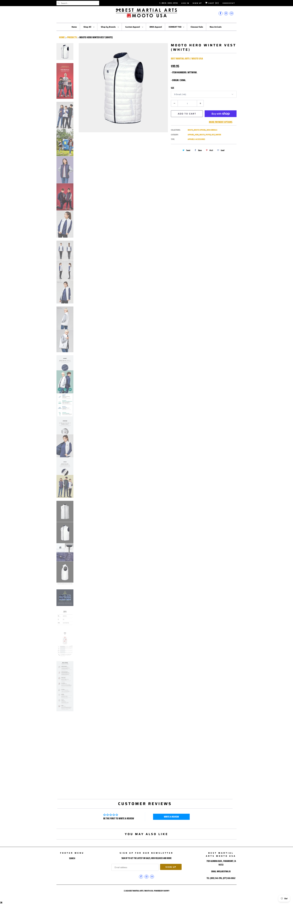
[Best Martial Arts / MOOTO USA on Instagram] (226, 13)
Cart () (213, 3)
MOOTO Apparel (200, 130)
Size (172, 88)
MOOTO (190, 130)
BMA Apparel (156, 27)
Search (72, 858)
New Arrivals (216, 27)
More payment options (220, 122)
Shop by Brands (108, 27)
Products (72, 37)
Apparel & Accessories (196, 139)
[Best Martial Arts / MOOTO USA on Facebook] (220, 13)
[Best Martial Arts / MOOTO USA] (146, 14)
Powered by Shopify (161, 890)
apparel (191, 134)
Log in (185, 3)
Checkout (228, 3)
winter (218, 134)
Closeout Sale (197, 27)
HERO (197, 134)
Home (74, 27)
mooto (202, 134)
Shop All (87, 27)
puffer (208, 134)
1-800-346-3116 (168, 3)
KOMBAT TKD (175, 27)
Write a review (171, 817)
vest (213, 134)
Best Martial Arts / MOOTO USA (187, 59)
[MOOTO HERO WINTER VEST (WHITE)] (123, 87)
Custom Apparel (132, 27)
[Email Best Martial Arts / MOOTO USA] (231, 13)
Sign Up (197, 3)
